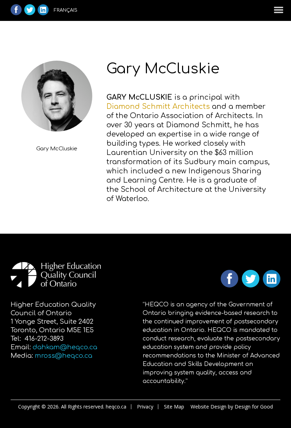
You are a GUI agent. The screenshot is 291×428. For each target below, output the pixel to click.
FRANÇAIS (65, 10)
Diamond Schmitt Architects (158, 106)
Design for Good (254, 406)
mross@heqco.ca (63, 355)
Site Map (174, 406)
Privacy (145, 406)
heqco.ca (116, 406)
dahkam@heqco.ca (65, 347)
